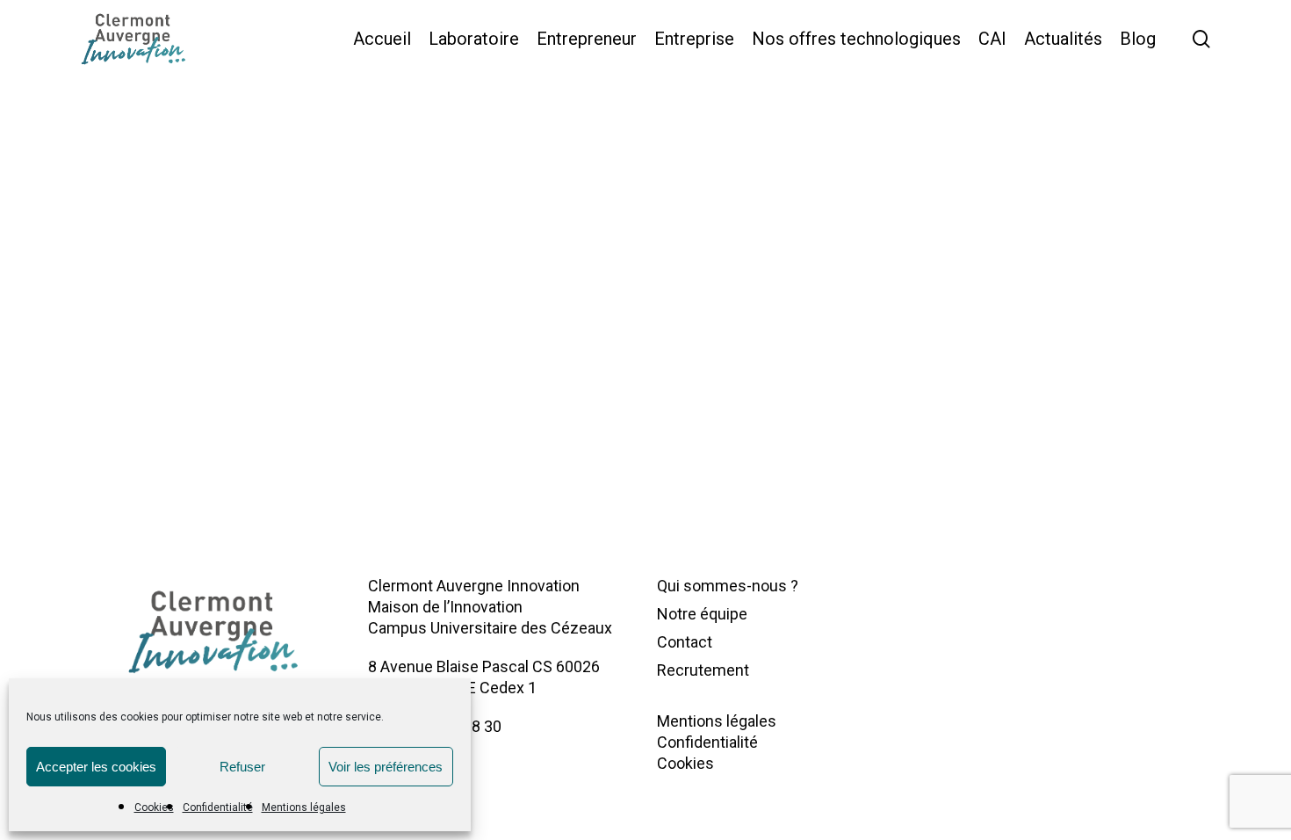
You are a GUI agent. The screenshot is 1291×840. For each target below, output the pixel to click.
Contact (684, 642)
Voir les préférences (385, 766)
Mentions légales (304, 807)
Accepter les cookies (96, 766)
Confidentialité (218, 807)
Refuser (242, 766)
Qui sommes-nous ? (727, 585)
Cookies (154, 807)
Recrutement (703, 670)
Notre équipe (702, 614)
